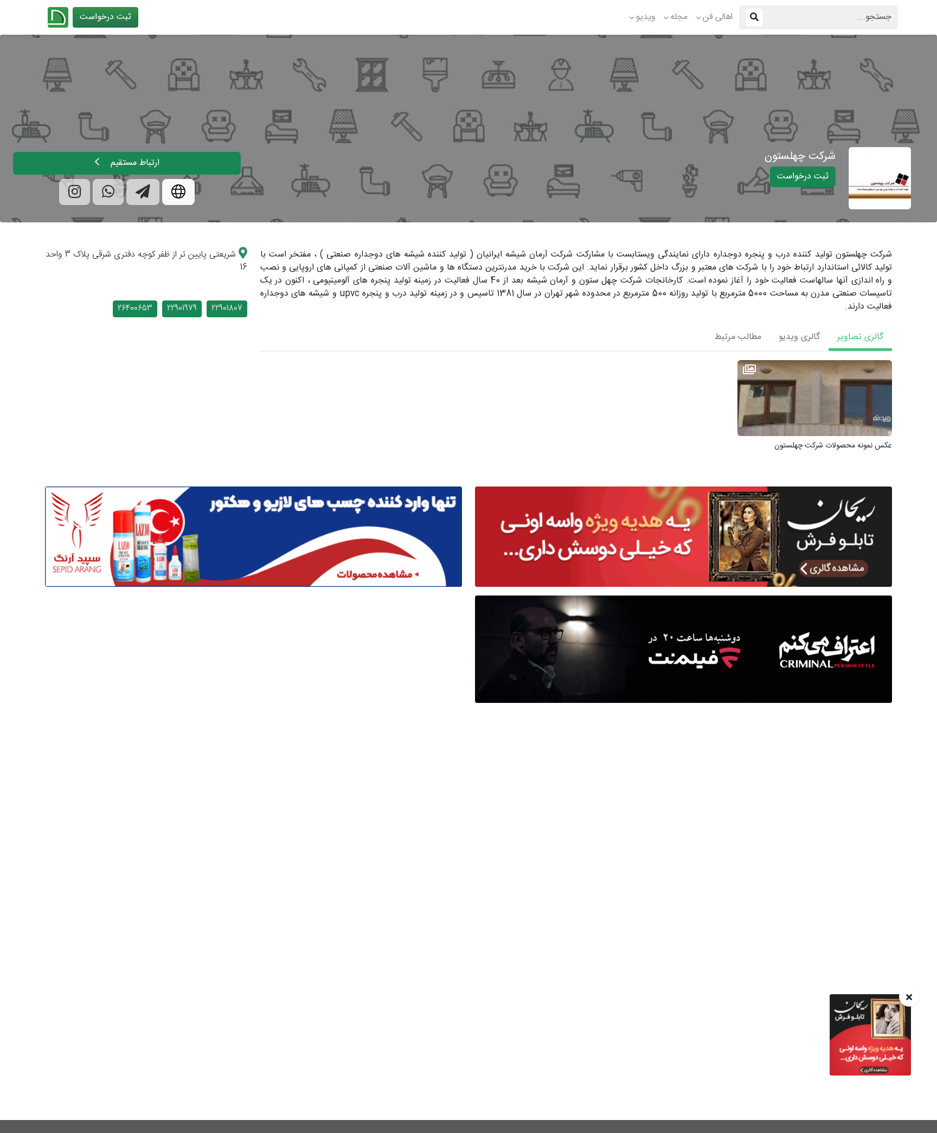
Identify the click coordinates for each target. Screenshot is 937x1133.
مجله (679, 17)
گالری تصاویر (860, 337)
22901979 (182, 308)
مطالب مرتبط (738, 337)
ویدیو (645, 17)
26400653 (135, 308)
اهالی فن (718, 17)
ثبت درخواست (105, 17)
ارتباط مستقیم (133, 163)
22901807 (226, 308)
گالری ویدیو (799, 337)
